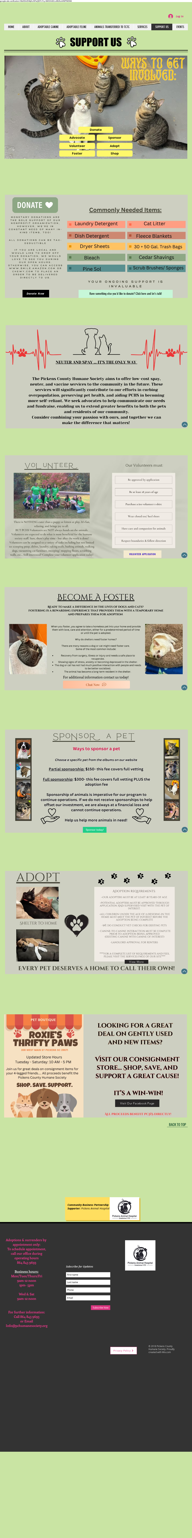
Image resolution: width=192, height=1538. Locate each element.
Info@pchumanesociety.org (26, 1325)
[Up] (185, 424)
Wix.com (166, 1352)
